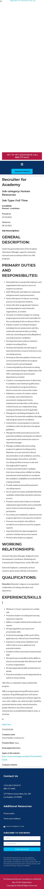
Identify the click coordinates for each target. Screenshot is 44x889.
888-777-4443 (9, 788)
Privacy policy (9, 813)
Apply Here (6, 724)
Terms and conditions (12, 818)
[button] (22, 849)
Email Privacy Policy (13, 866)
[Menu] (22, 164)
